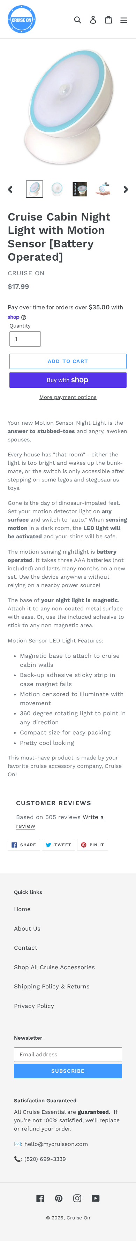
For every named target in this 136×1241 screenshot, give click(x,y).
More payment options (68, 397)
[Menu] (123, 19)
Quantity (20, 326)
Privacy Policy (34, 1005)
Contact (25, 947)
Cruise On (78, 1217)
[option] (34, 189)
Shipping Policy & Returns (52, 986)
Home (22, 908)
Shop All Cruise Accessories (54, 967)
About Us (27, 928)
